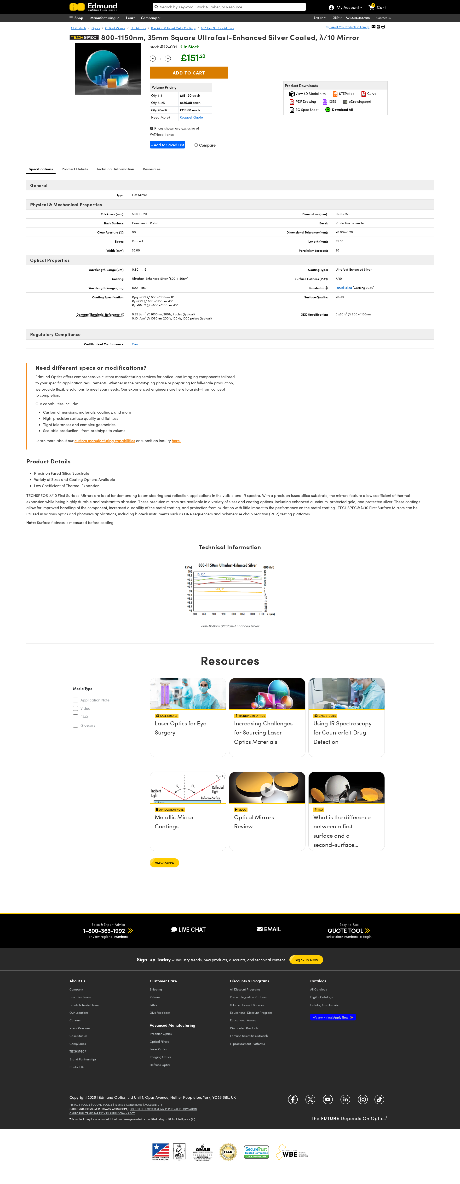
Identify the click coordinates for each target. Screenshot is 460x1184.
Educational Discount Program (251, 1012)
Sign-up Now (306, 959)
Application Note (94, 699)
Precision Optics (161, 1033)
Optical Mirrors (115, 28)
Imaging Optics (160, 1057)
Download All (342, 109)
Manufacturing (103, 17)
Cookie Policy (102, 1104)
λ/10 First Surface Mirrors (217, 28)
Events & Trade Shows (84, 1005)
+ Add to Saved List (167, 144)
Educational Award (243, 1020)
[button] (362, 17)
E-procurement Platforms (247, 1044)
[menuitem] (81, 18)
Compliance (77, 1044)
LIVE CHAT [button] (192, 929)
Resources (152, 168)
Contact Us (383, 18)
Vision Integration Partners (248, 997)
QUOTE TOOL (345, 930)
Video (85, 708)
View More (164, 862)
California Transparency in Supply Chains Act (102, 1113)
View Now (188, 736)
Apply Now (331, 1017)
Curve (371, 93)
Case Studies (78, 1036)
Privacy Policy (79, 1104)
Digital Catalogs (321, 997)
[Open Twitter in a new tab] (310, 1101)
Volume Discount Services (247, 1005)
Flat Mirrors (138, 28)
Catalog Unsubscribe (324, 1005)
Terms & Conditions (128, 1104)
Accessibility (153, 1104)
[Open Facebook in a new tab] (293, 1101)
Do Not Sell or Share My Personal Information (163, 1109)
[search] (229, 7)
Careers (75, 1020)
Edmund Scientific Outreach (249, 1036)
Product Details (75, 168)
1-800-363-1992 (360, 18)
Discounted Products (244, 1028)
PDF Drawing (305, 101)
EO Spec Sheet (307, 109)
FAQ (84, 716)
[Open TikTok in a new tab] (379, 1101)
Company (149, 17)
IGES (332, 101)
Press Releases (79, 1028)
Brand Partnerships (83, 1059)
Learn (131, 17)
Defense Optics (160, 1065)
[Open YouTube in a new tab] (328, 1101)
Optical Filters (159, 1041)
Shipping (156, 989)
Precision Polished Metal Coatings (173, 28)
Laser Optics (158, 1049)
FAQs (153, 1005)
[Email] (373, 26)
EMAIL (272, 929)
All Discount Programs (245, 989)
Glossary (88, 725)
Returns (155, 997)
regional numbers (114, 936)
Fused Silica (344, 287)
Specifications (41, 168)
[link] (379, 3)
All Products (78, 28)
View (135, 344)
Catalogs (318, 989)
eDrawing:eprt (359, 101)
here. (176, 440)
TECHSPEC (77, 1051)
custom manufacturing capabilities (105, 440)
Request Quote (191, 117)
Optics (96, 28)
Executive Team (80, 997)
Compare (207, 145)
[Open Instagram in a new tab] (363, 1101)
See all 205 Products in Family (349, 27)
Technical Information (115, 168)
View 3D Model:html (310, 93)
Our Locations (78, 1012)
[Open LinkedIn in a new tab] (345, 1101)
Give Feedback (160, 1012)
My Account (347, 8)
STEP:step (346, 93)
